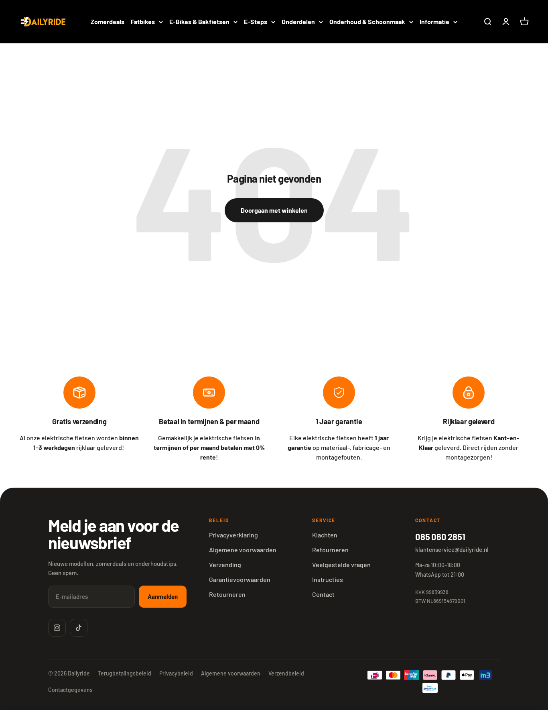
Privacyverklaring (233, 535)
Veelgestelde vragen (341, 564)
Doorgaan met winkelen (274, 210)
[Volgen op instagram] (57, 628)
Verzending (225, 564)
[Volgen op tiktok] (78, 628)
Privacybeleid (176, 673)
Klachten (324, 535)
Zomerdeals (107, 21)
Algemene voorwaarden (242, 549)
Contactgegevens (70, 689)
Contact (323, 594)
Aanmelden (163, 596)
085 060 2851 (440, 536)
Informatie (434, 21)
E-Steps (255, 21)
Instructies (327, 579)
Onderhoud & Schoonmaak (367, 21)
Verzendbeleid (286, 673)
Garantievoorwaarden (239, 579)
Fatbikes (143, 21)
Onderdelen (298, 21)
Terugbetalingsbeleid (124, 673)
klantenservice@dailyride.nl (452, 549)
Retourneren (227, 594)
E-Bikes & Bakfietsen (199, 21)
